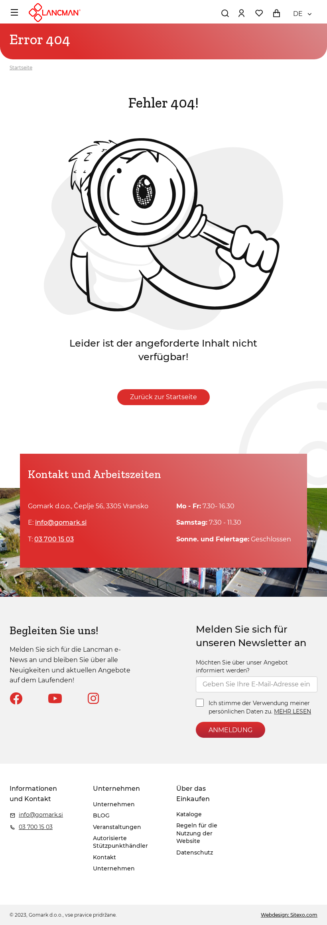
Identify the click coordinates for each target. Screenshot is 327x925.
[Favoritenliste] (258, 13)
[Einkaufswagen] (276, 13)
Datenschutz (194, 852)
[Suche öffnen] (225, 13)
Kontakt (104, 857)
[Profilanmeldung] (241, 13)
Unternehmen (114, 804)
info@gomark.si (61, 522)
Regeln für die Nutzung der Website (196, 833)
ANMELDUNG (230, 730)
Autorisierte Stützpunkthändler (120, 842)
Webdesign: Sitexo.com (289, 915)
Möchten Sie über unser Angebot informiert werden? (242, 666)
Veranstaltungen (117, 827)
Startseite (21, 68)
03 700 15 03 (54, 539)
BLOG (101, 815)
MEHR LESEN (292, 711)
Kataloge (189, 814)
